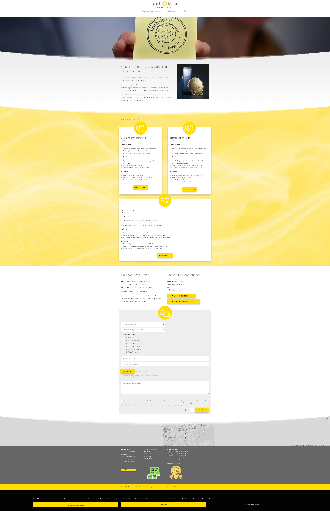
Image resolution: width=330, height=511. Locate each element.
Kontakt (186, 11)
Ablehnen (76, 504)
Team (152, 11)
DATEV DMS (129, 338)
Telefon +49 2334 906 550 (181, 296)
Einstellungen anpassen (252, 504)
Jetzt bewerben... (140, 187)
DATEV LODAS (130, 344)
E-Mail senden (129, 470)
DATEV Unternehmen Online (134, 341)
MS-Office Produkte (131, 352)
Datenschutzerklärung (175, 405)
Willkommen (145, 11)
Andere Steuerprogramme (133, 349)
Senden (202, 410)
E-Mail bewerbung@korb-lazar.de (183, 302)
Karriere (180, 11)
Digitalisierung (171, 11)
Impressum (170, 487)
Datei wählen (127, 371)
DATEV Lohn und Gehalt (133, 346)
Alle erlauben (164, 504)
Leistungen (159, 11)
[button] (165, 431)
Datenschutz (179, 487)
